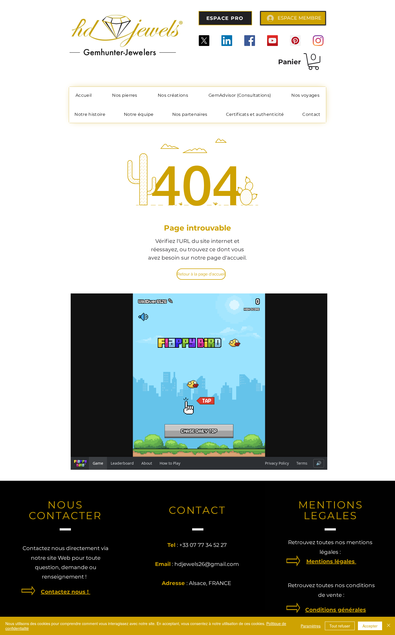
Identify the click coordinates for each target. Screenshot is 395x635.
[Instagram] (318, 40)
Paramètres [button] (311, 626)
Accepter (370, 626)
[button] (314, 61)
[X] (204, 40)
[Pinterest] (295, 40)
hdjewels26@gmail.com (206, 564)
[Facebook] (249, 40)
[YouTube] (272, 40)
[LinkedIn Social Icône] (226, 40)
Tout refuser (339, 626)
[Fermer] (388, 626)
